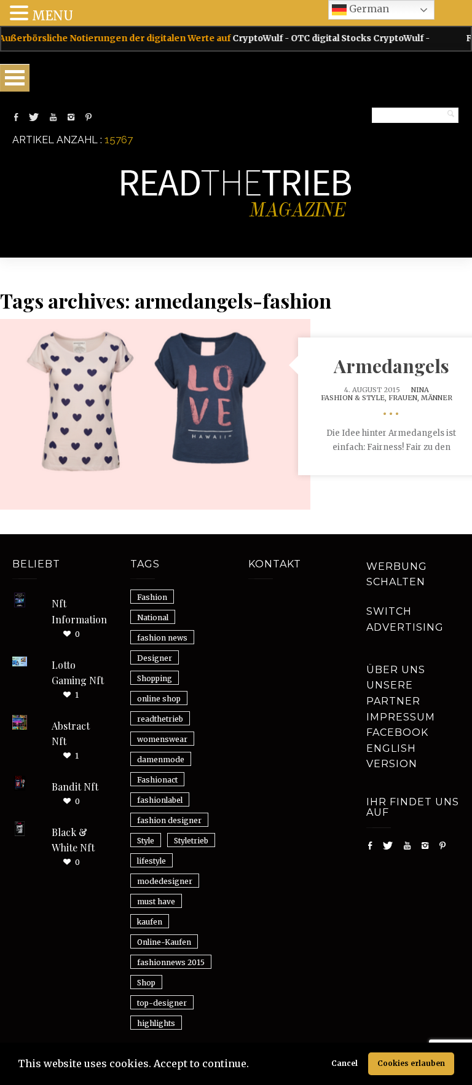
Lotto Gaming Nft (78, 672)
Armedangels (391, 365)
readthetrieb (160, 719)
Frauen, (404, 397)
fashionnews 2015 (171, 962)
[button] (253, 1065)
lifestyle (151, 861)
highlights (156, 1023)
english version (391, 756)
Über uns (395, 670)
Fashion (152, 597)
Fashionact (157, 779)
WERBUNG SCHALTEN (396, 574)
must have (156, 901)
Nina (420, 389)
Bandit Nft (75, 786)
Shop (146, 982)
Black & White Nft (73, 840)
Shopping (154, 678)
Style (145, 840)
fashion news (162, 637)
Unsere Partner (393, 693)
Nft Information (79, 611)
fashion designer (169, 820)
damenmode (160, 759)
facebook (397, 732)
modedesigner (164, 881)
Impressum (400, 717)
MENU (52, 15)
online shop (159, 698)
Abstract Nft (71, 733)
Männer (436, 397)
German (368, 8)
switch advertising (405, 619)
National (152, 617)
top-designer (162, 1003)
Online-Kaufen (164, 942)
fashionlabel (160, 800)
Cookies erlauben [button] (411, 1063)
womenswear (162, 739)
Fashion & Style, (354, 397)
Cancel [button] (344, 1063)
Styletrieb (191, 840)
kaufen (149, 921)
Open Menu (15, 78)
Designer (154, 658)
